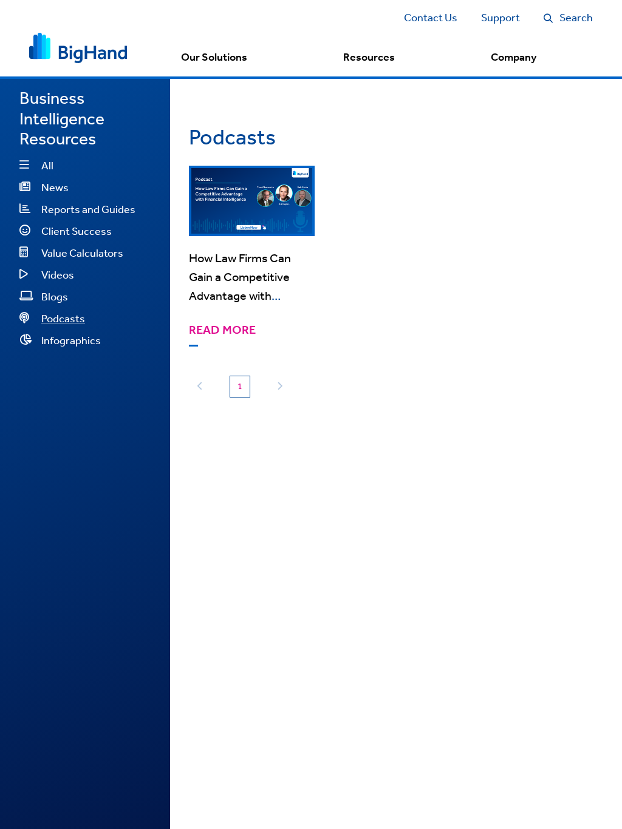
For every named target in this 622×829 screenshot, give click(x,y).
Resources (369, 57)
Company (513, 57)
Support (500, 17)
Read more (222, 329)
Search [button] (576, 17)
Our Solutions (214, 57)
